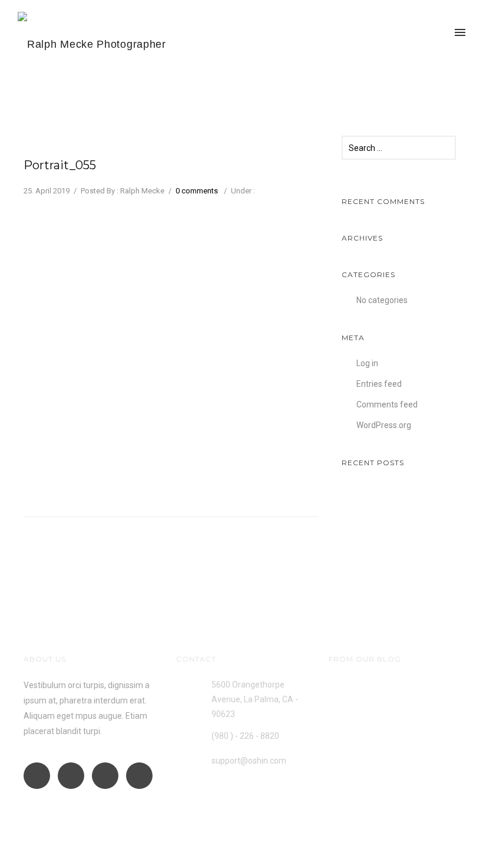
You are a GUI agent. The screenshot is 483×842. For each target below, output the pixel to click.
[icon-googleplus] (40, 775)
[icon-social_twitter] (139, 775)
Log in (367, 363)
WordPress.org (383, 425)
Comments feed (387, 404)
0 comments (197, 190)
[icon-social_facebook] (74, 775)
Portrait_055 (60, 165)
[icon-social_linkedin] (108, 775)
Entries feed (379, 384)
